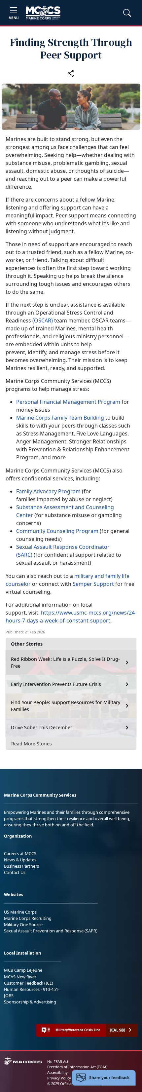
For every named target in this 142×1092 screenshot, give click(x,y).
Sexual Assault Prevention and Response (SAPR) (50, 931)
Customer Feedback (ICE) (28, 983)
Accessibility (57, 1072)
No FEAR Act (57, 1061)
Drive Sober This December (41, 727)
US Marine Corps (20, 912)
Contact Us (14, 872)
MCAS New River (20, 977)
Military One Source (23, 924)
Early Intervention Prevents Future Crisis (56, 684)
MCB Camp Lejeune (23, 970)
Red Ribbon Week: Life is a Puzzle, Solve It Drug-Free (65, 662)
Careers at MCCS (20, 853)
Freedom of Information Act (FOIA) (77, 1066)
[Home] (43, 13)
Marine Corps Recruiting (28, 918)
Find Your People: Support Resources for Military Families (65, 706)
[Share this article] (71, 73)
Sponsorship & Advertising (30, 1002)
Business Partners (21, 866)
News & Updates (20, 860)
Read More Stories (31, 743)
